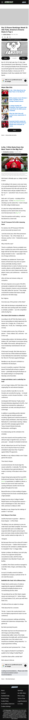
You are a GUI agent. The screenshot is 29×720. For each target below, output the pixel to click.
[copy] (10, 37)
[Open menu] (2, 2)
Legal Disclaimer (22, 701)
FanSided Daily (5, 696)
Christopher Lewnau (8, 152)
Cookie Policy (5, 701)
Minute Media (8, 710)
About (3, 690)
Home (2, 135)
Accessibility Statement (7, 703)
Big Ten (18, 213)
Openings (20, 690)
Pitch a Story (21, 696)
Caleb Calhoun (7, 34)
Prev (5, 58)
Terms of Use (21, 698)
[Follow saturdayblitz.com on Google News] (25, 81)
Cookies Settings (6, 706)
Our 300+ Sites (22, 693)
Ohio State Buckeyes (19, 200)
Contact (3, 693)
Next (23, 58)
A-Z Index (20, 703)
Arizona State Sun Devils (11, 135)
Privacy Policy (5, 698)
